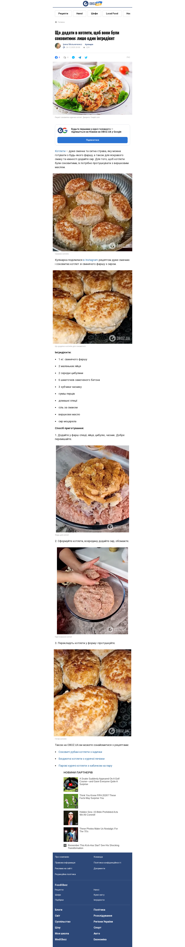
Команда (98, 857)
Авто (97, 933)
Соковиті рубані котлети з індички (80, 752)
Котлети (60, 151)
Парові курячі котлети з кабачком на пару (85, 765)
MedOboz (61, 939)
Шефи (94, 13)
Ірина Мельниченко (72, 44)
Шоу (57, 927)
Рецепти (63, 13)
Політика (99, 909)
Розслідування (103, 915)
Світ (57, 915)
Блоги (58, 909)
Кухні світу (99, 895)
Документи (99, 868)
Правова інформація (65, 862)
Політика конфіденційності (107, 862)
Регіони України (103, 921)
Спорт (97, 927)
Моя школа (62, 933)
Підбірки (59, 900)
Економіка (100, 939)
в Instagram (90, 260)
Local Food (112, 13)
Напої (79, 13)
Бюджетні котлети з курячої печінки (81, 758)
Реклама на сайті (63, 868)
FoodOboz (61, 884)
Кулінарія (89, 44)
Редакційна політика (65, 874)
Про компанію (62, 857)
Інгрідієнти (99, 900)
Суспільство (63, 921)
